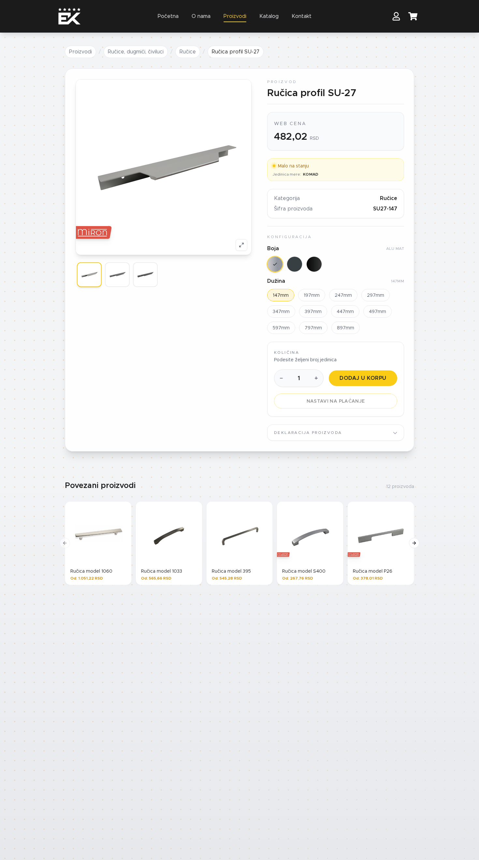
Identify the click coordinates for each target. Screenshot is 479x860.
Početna (168, 16)
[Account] (396, 16)
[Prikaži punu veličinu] (241, 245)
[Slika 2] (117, 274)
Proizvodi (235, 16)
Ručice (188, 52)
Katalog (269, 16)
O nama (201, 16)
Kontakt (302, 16)
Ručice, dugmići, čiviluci (136, 52)
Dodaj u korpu (363, 378)
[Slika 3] (145, 274)
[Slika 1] (89, 274)
